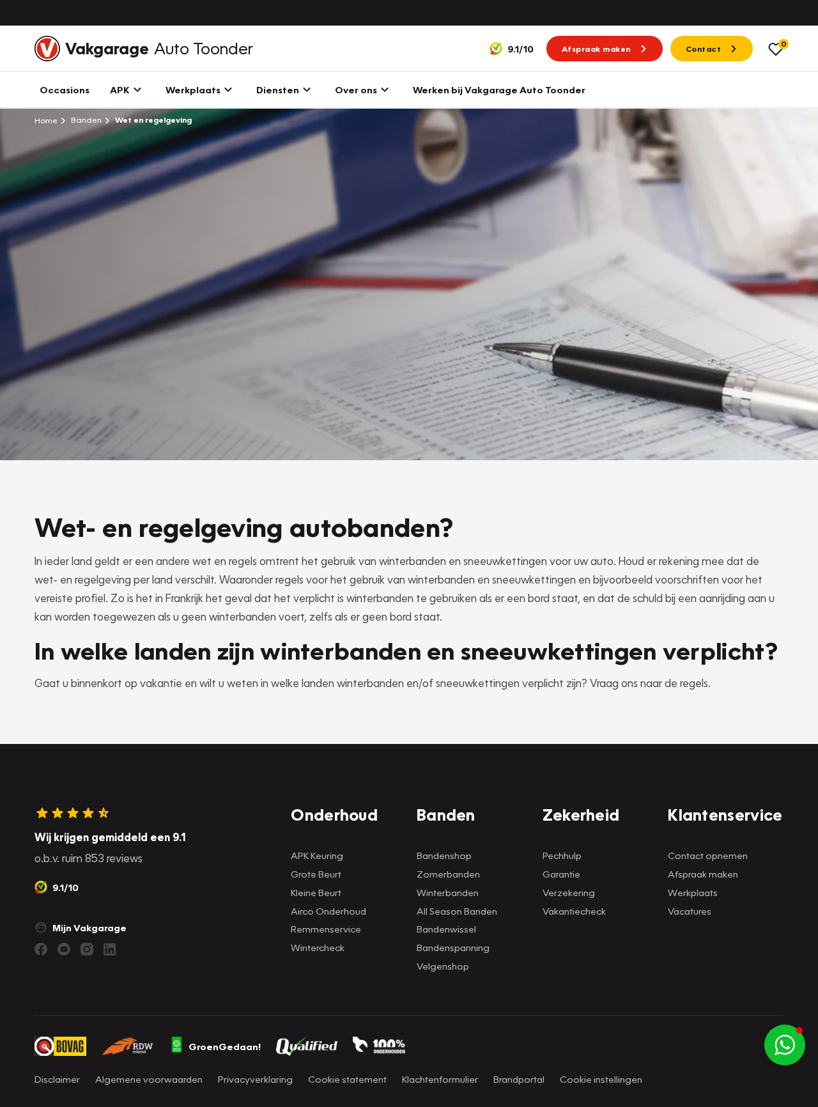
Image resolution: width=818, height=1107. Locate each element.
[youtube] (64, 949)
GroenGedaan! (225, 1046)
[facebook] (41, 949)
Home (46, 120)
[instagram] (87, 949)
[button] (784, 1045)
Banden (85, 120)
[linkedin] (110, 949)
